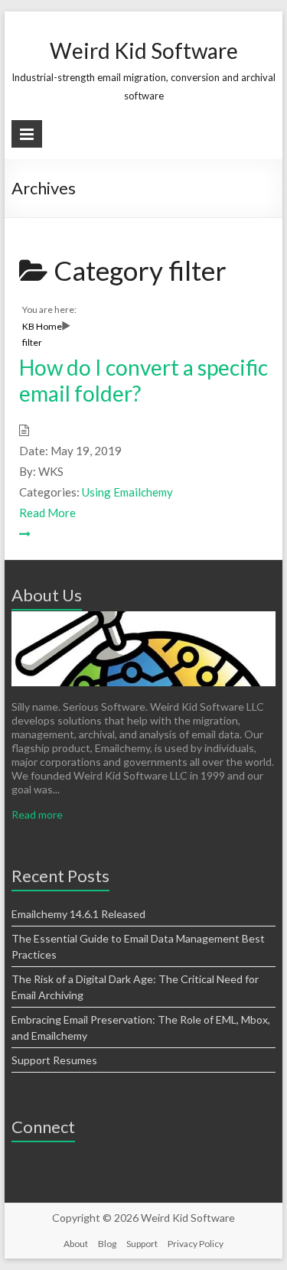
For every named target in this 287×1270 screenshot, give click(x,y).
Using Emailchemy (127, 492)
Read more (37, 814)
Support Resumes (54, 1059)
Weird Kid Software (144, 50)
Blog (107, 1243)
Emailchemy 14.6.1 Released (78, 913)
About (76, 1243)
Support (142, 1243)
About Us (46, 595)
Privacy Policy (195, 1243)
